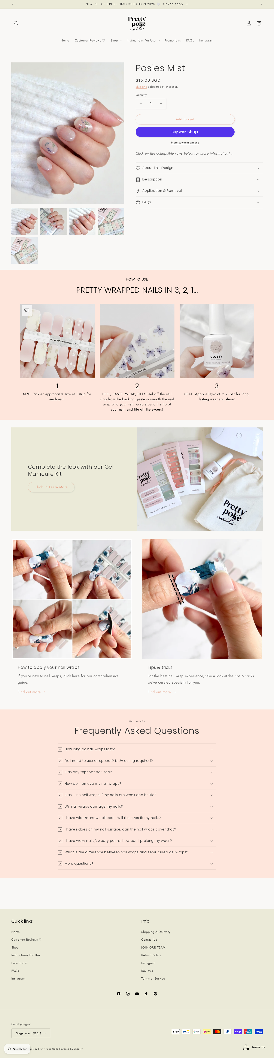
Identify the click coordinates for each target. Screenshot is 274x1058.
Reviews (147, 970)
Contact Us (149, 939)
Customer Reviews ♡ (26, 939)
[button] (16, 23)
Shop (15, 947)
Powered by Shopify (71, 1049)
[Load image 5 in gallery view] (24, 250)
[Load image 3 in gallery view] (82, 221)
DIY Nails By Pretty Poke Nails (40, 1049)
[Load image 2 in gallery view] (53, 221)
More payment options (185, 143)
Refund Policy (151, 955)
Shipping (141, 87)
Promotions (19, 962)
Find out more (29, 691)
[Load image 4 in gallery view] (111, 221)
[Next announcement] (261, 4)
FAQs (15, 970)
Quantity (141, 95)
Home (15, 931)
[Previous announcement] (12, 4)
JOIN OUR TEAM (153, 947)
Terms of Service (153, 978)
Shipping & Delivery (155, 931)
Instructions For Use (25, 955)
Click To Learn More (51, 487)
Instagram (18, 978)
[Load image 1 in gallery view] (24, 221)
